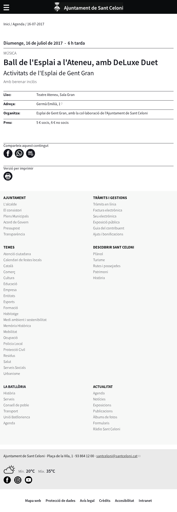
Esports (9, 301)
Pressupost (11, 228)
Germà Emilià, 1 (48, 103)
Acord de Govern (16, 222)
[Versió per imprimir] (9, 177)
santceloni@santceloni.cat (116, 456)
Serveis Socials (14, 367)
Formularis (101, 423)
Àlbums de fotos (105, 417)
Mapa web (33, 500)
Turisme (99, 259)
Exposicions (102, 405)
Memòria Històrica (17, 325)
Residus (9, 355)
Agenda (18, 24)
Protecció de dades (60, 500)
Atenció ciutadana (17, 254)
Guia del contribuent (108, 228)
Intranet (145, 500)
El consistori (12, 210)
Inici (6, 24)
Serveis (8, 399)
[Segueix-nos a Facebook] (8, 482)
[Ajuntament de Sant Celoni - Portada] (88, 6)
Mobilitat (10, 331)
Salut (7, 361)
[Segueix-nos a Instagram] (19, 482)
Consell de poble (16, 405)
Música (9, 53)
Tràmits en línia (104, 204)
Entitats (9, 295)
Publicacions (102, 411)
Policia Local (13, 343)
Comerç (9, 271)
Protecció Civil (14, 349)
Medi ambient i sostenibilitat (25, 319)
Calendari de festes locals (22, 259)
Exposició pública (106, 222)
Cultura (8, 277)
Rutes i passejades (106, 265)
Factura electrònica (107, 210)
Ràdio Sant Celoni (106, 429)
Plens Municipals (16, 216)
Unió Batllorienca (16, 417)
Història (99, 277)
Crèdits (104, 500)
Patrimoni (100, 271)
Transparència (14, 234)
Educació (10, 283)
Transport (10, 411)
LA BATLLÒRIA (14, 386)
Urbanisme (11, 373)
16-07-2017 (35, 24)
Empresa (10, 289)
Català (8, 265)
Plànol (98, 254)
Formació (10, 307)
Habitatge (10, 313)
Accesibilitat (124, 500)
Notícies (99, 399)
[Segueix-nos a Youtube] (30, 482)
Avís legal (87, 500)
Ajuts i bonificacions (108, 234)
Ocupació (10, 337)
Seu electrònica (104, 216)
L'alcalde (10, 204)
